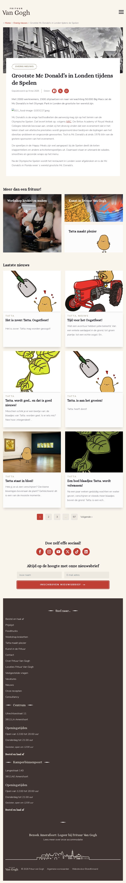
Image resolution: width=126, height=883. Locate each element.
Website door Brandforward (85, 869)
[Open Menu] (121, 12)
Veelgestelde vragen (16, 673)
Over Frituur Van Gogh (17, 661)
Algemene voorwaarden (58, 869)
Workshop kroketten (16, 637)
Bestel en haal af (14, 619)
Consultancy (12, 697)
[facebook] (40, 551)
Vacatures (10, 679)
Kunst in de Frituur (15, 649)
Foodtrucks (11, 631)
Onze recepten (13, 691)
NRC (68, 121)
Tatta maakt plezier (15, 643)
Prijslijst (9, 625)
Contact (9, 655)
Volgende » (86, 517)
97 (74, 517)
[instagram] (49, 551)
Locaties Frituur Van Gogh (19, 667)
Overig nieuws (20, 22)
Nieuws (9, 685)
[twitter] (67, 551)
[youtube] (58, 551)
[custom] (77, 551)
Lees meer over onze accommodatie (63, 839)
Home (8, 22)
